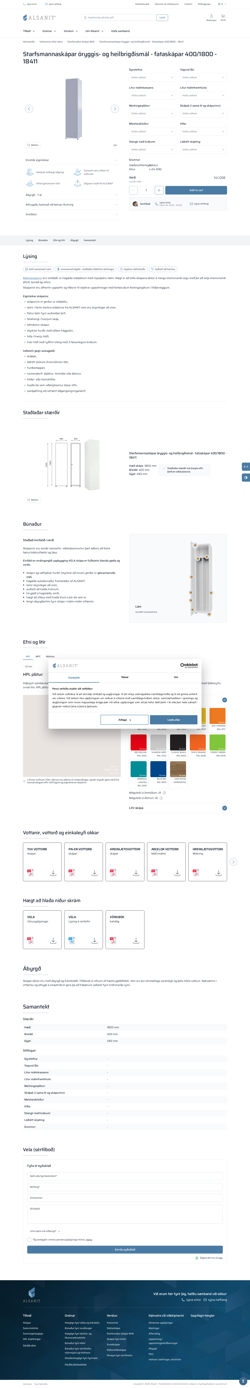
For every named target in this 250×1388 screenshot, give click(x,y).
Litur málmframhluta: (193, 88)
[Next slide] (115, 109)
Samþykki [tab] (74, 677)
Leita (162, 17)
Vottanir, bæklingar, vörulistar (165, 1359)
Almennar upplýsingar (161, 1323)
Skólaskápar (113, 1328)
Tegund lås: (187, 69)
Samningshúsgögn (33, 1333)
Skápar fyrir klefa (116, 1339)
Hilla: (183, 124)
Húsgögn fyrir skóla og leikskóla (82, 1323)
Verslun (69, 31)
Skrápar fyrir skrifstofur (119, 1355)
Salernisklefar (30, 1328)
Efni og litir (59, 240)
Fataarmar (112, 1323)
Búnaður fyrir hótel (75, 1343)
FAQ (151, 1354)
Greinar (47, 31)
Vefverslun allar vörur (51, 42)
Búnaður (43, 240)
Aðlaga (122, 719)
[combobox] (153, 77)
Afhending (154, 1333)
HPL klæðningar (32, 1339)
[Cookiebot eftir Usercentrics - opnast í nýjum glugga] (183, 665)
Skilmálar (27, 1384)
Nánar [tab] (125, 676)
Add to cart (196, 190)
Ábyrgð (74, 240)
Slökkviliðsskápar (116, 1350)
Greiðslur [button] (31, 214)
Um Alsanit (92, 31)
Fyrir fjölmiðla (41, 1384)
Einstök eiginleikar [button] (37, 160)
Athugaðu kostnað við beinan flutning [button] (49, 204)
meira (89, 1239)
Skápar (27, 1323)
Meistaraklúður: (139, 124)
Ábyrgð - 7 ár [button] (34, 195)
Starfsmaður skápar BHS (81, 42)
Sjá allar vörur (29, 1345)
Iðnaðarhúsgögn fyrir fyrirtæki (81, 1358)
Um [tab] (176, 676)
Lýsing (29, 240)
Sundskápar (113, 1344)
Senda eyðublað (125, 1249)
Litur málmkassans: (141, 88)
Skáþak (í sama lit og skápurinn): (200, 106)
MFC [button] (38, 656)
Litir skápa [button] (136, 808)
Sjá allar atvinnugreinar (76, 1364)
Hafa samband (120, 31)
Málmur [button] (50, 656)
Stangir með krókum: (142, 142)
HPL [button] (28, 656)
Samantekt (90, 240)
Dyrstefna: (136, 69)
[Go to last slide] (29, 109)
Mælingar (154, 1328)
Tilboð (27, 31)
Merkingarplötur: (139, 106)
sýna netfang (55, 4)
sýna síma (32, 4)
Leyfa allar (174, 719)
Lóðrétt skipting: (190, 142)
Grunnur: (134, 160)
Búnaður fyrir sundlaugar (78, 1328)
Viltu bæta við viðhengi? (43, 1231)
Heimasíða (29, 42)
